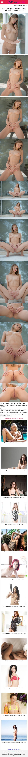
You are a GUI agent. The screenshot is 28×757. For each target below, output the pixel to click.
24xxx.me (24, 5)
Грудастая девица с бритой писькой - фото (14, 524)
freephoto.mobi (11, 751)
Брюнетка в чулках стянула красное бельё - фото (14, 688)
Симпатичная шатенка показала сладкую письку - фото (14, 633)
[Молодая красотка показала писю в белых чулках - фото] (14, 458)
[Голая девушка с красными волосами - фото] (14, 567)
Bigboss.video (18, 5)
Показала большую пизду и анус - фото (14, 660)
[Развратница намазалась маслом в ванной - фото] (14, 703)
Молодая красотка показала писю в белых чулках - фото (14, 470)
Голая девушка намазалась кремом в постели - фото (14, 606)
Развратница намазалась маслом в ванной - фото (14, 715)
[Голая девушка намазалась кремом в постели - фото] (14, 594)
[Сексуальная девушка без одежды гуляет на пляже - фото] (14, 730)
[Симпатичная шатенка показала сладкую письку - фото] (14, 621)
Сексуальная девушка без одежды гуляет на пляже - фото (14, 742)
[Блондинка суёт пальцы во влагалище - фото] (14, 431)
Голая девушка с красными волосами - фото (14, 579)
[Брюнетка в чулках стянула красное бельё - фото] (14, 676)
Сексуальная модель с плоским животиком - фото (14, 497)
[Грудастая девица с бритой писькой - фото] (14, 512)
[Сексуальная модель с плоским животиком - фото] (14, 485)
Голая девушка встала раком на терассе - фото (14, 551)
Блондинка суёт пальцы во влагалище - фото (14, 442)
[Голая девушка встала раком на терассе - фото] (14, 540)
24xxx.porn (10, 749)
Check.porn (17, 749)
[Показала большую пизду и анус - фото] (14, 649)
